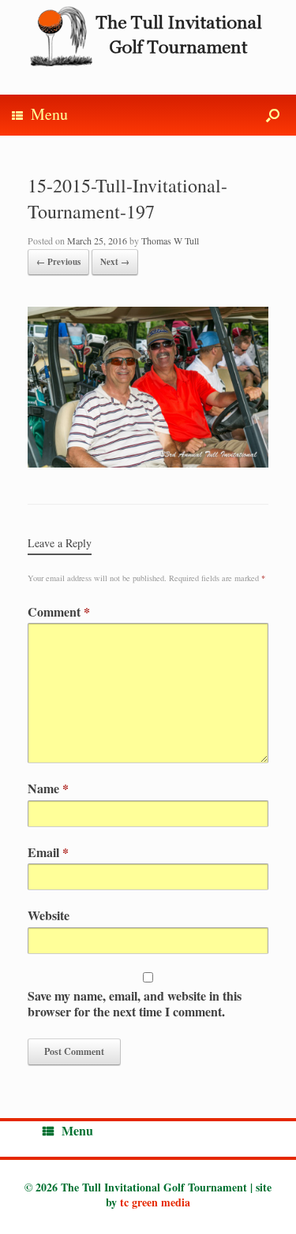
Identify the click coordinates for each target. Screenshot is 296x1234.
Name (48, 788)
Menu (49, 114)
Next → (114, 261)
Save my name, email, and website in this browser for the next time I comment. (135, 1003)
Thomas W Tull (170, 240)
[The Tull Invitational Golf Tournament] (148, 35)
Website (48, 915)
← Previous (58, 261)
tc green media (155, 1202)
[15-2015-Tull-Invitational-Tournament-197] (148, 462)
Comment (59, 611)
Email (48, 852)
